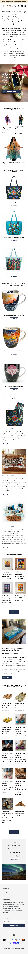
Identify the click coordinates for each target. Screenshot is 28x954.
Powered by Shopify (19, 948)
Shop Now (14, 205)
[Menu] (25, 6)
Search (5, 892)
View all (14, 612)
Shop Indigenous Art (11, 91)
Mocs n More (11, 948)
